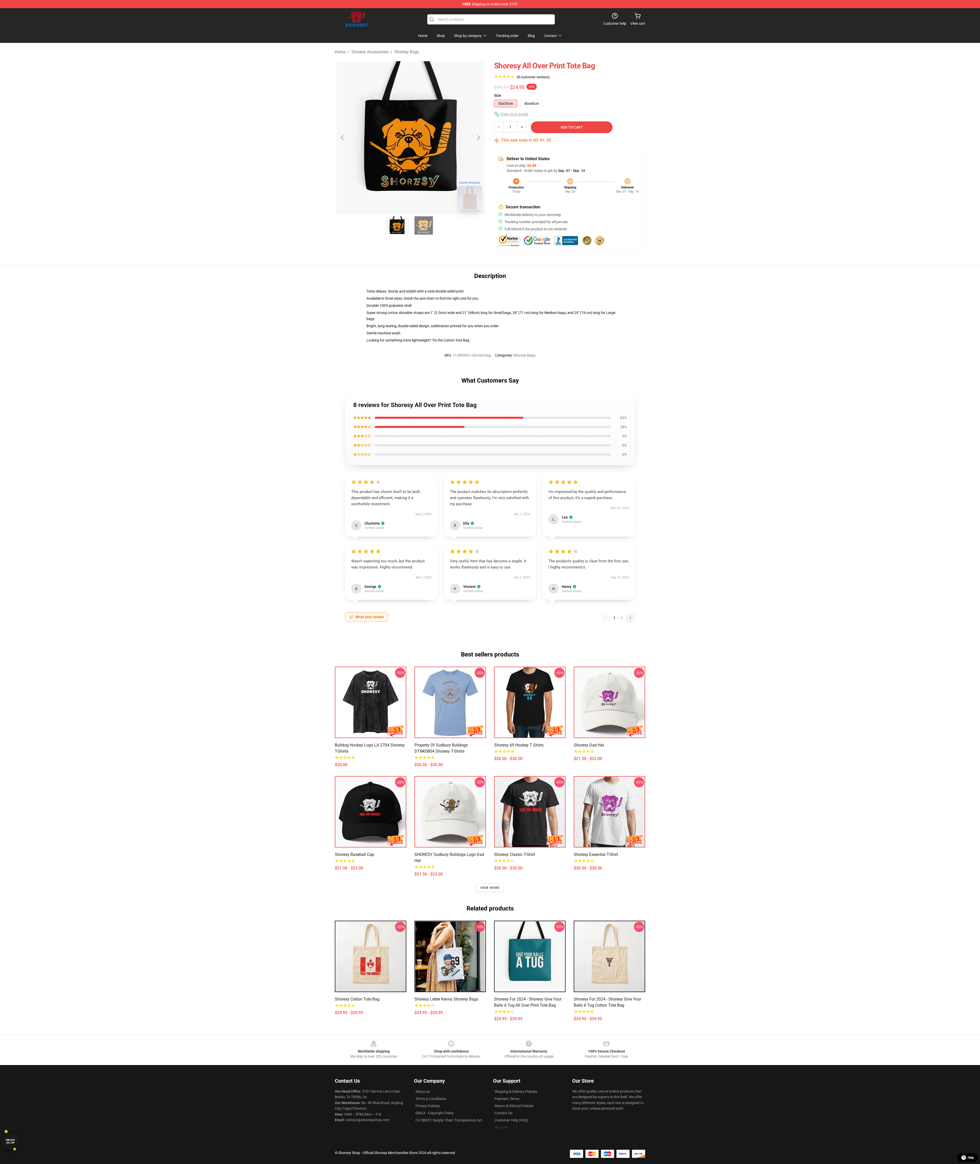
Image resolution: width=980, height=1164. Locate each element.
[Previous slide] (342, 137)
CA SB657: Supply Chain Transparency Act (448, 1120)
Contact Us (503, 1113)
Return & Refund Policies (514, 1106)
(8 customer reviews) (533, 77)
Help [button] (971, 1157)
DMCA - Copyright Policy (434, 1113)
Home (340, 51)
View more (490, 888)
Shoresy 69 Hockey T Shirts (519, 745)
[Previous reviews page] (605, 618)
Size (497, 95)
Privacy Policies (427, 1106)
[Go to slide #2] (423, 225)
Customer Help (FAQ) (511, 1120)
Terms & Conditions (430, 1099)
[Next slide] (478, 137)
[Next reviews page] (630, 618)
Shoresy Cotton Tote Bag (357, 999)
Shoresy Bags (406, 51)
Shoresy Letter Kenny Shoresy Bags (446, 999)
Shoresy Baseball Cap (354, 854)
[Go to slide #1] (397, 225)
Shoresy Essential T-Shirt (596, 854)
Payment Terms (507, 1099)
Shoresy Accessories (369, 51)
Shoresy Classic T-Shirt (514, 854)
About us (422, 1092)
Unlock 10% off (10, 1141)
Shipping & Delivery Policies (516, 1092)
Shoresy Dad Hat (589, 745)
